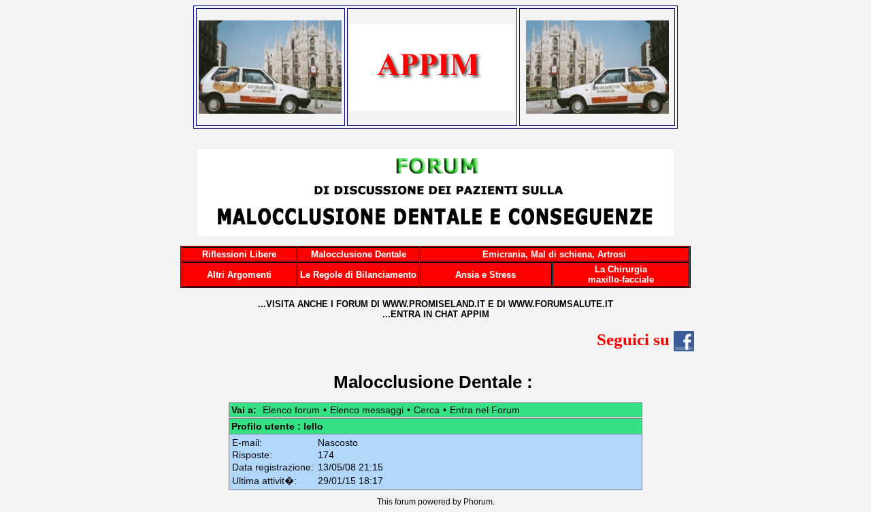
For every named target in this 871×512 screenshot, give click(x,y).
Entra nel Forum (485, 409)
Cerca (427, 409)
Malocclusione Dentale (427, 382)
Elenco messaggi (367, 409)
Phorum (478, 502)
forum (405, 502)
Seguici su (635, 339)
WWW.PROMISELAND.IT (433, 304)
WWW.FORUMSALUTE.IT (560, 304)
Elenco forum (291, 409)
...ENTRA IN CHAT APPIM (435, 314)
